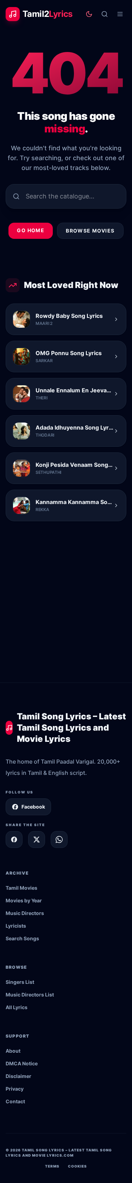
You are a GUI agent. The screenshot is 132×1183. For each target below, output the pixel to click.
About (13, 1051)
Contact (15, 1101)
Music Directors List (30, 995)
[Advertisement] (66, 613)
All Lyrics (16, 1007)
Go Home (30, 230)
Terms (52, 1166)
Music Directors (25, 913)
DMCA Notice (22, 1063)
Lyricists (16, 926)
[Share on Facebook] (14, 839)
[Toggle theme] (89, 14)
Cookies (77, 1166)
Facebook (33, 807)
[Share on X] (36, 839)
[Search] (104, 14)
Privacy (15, 1089)
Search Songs (22, 938)
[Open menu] (120, 14)
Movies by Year (24, 900)
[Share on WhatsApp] (59, 839)
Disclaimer (18, 1076)
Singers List (20, 982)
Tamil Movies (21, 888)
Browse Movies (90, 231)
